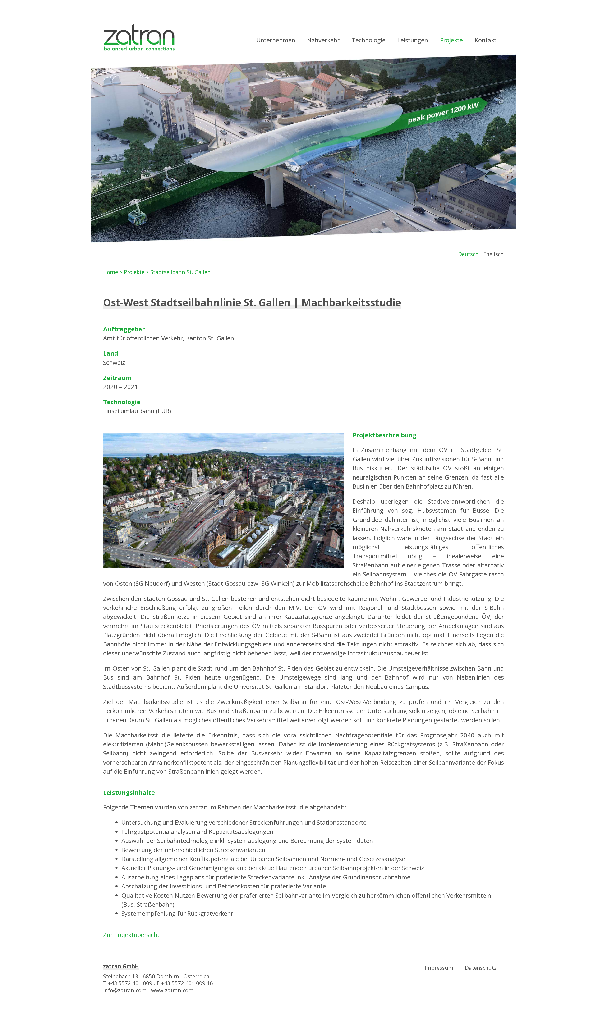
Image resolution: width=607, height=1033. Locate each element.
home (139, 38)
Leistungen (412, 40)
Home (110, 272)
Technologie (369, 40)
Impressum (439, 967)
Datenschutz (481, 967)
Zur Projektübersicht (131, 935)
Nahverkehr (323, 40)
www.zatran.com (172, 990)
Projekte (451, 40)
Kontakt (486, 40)
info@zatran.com (125, 990)
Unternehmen (275, 40)
